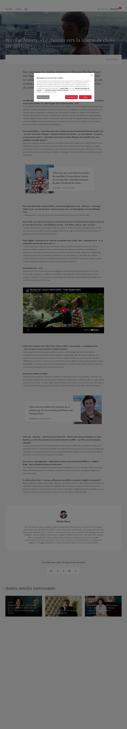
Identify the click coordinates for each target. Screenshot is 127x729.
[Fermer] (92, 75)
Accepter (85, 97)
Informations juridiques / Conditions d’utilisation (57, 90)
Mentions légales (64, 88)
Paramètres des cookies (43, 97)
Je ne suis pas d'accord (71, 97)
